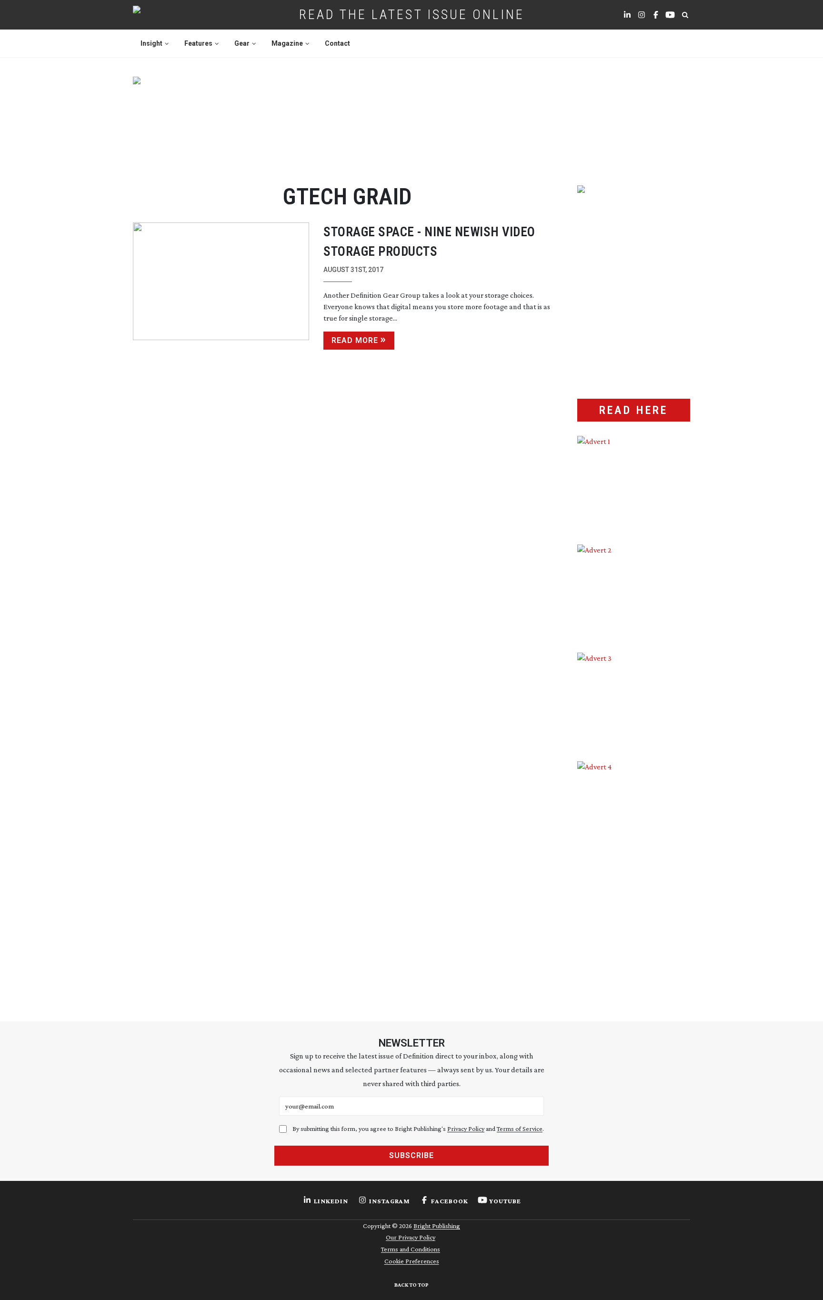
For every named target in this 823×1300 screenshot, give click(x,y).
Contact (337, 43)
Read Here (633, 410)
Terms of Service (519, 1128)
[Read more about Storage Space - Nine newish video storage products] (221, 286)
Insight (151, 43)
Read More (354, 340)
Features (198, 43)
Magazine (287, 43)
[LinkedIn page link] (627, 15)
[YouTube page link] (670, 15)
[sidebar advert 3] (633, 700)
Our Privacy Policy (410, 1237)
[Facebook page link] (656, 15)
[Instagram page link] (641, 15)
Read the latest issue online (411, 14)
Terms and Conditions (410, 1249)
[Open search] (685, 15)
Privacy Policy (465, 1128)
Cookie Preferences (411, 1261)
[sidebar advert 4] (633, 874)
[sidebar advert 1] (633, 483)
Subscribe (411, 1155)
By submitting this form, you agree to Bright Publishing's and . (418, 1128)
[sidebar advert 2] (633, 591)
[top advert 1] (411, 119)
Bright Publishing (436, 1225)
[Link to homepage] (167, 15)
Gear (242, 43)
